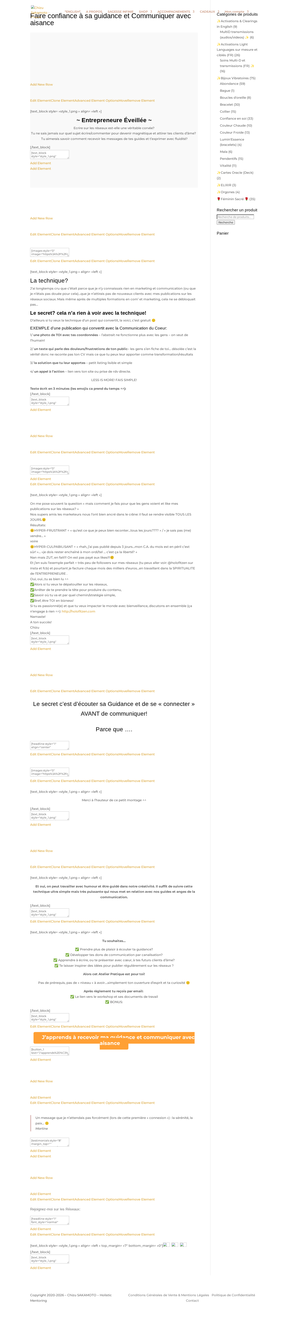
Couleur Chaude (233, 125)
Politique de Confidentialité (233, 1295)
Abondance (229, 84)
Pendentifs (228, 159)
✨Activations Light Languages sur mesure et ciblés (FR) (237, 49)
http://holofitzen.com (78, 611)
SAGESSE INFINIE (120, 12)
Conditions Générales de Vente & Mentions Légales (168, 1295)
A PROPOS (94, 12)
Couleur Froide (232, 132)
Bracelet (226, 105)
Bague (225, 91)
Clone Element (62, 100)
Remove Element (141, 100)
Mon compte (234, 12)
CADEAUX (207, 12)
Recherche (225, 222)
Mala (223, 152)
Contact (192, 1301)
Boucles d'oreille (233, 98)
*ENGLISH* (73, 12)
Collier (225, 111)
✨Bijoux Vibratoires (233, 78)
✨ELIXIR (224, 185)
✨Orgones (226, 192)
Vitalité (225, 166)
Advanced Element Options (96, 100)
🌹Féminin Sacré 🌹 (233, 199)
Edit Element (40, 100)
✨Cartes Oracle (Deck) (235, 173)
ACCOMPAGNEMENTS (173, 12)
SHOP (143, 12)
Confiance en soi (233, 118)
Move (122, 100)
